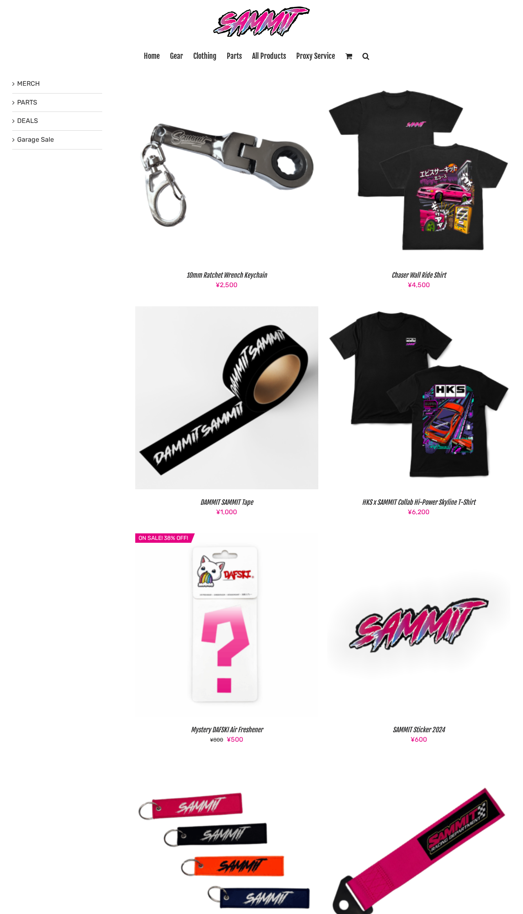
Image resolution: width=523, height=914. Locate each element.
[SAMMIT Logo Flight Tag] (226, 765)
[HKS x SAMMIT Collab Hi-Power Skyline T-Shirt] (418, 311)
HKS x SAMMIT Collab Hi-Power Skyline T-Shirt (418, 502)
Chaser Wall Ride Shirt (418, 275)
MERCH (28, 83)
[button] (365, 56)
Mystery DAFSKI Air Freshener (227, 730)
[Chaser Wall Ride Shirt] (418, 84)
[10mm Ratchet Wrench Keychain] (226, 84)
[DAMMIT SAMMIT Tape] (226, 311)
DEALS (27, 121)
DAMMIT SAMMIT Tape (226, 502)
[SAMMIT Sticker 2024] (418, 538)
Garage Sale (35, 139)
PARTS (27, 102)
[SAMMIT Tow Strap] (418, 765)
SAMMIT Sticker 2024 (419, 730)
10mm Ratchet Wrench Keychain (226, 275)
